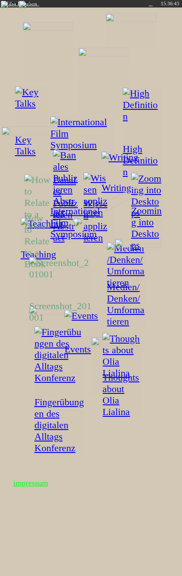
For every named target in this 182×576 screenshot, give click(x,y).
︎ (151, 3)
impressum (30, 483)
